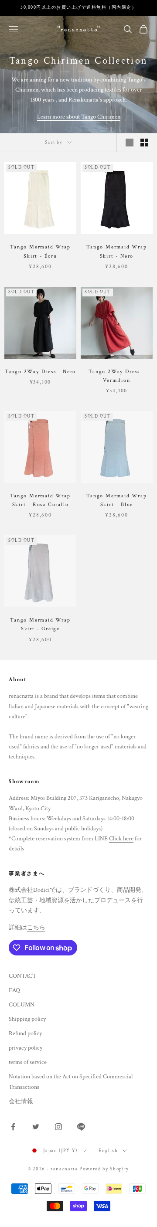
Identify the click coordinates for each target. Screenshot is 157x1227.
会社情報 (21, 1101)
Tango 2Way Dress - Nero (40, 371)
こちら (36, 927)
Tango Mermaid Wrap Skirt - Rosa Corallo (40, 500)
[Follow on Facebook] (13, 1126)
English (108, 1151)
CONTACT (22, 976)
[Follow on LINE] (81, 1126)
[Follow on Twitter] (35, 1126)
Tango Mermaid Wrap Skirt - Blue (116, 500)
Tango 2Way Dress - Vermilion (116, 376)
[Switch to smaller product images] (144, 142)
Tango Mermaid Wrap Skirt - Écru (40, 251)
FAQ (14, 990)
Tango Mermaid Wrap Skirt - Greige (40, 624)
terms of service (28, 1062)
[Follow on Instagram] (58, 1126)
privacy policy (25, 1048)
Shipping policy (27, 1019)
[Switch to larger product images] (129, 142)
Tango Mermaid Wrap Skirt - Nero (116, 251)
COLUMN (21, 1005)
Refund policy (25, 1033)
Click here (121, 839)
